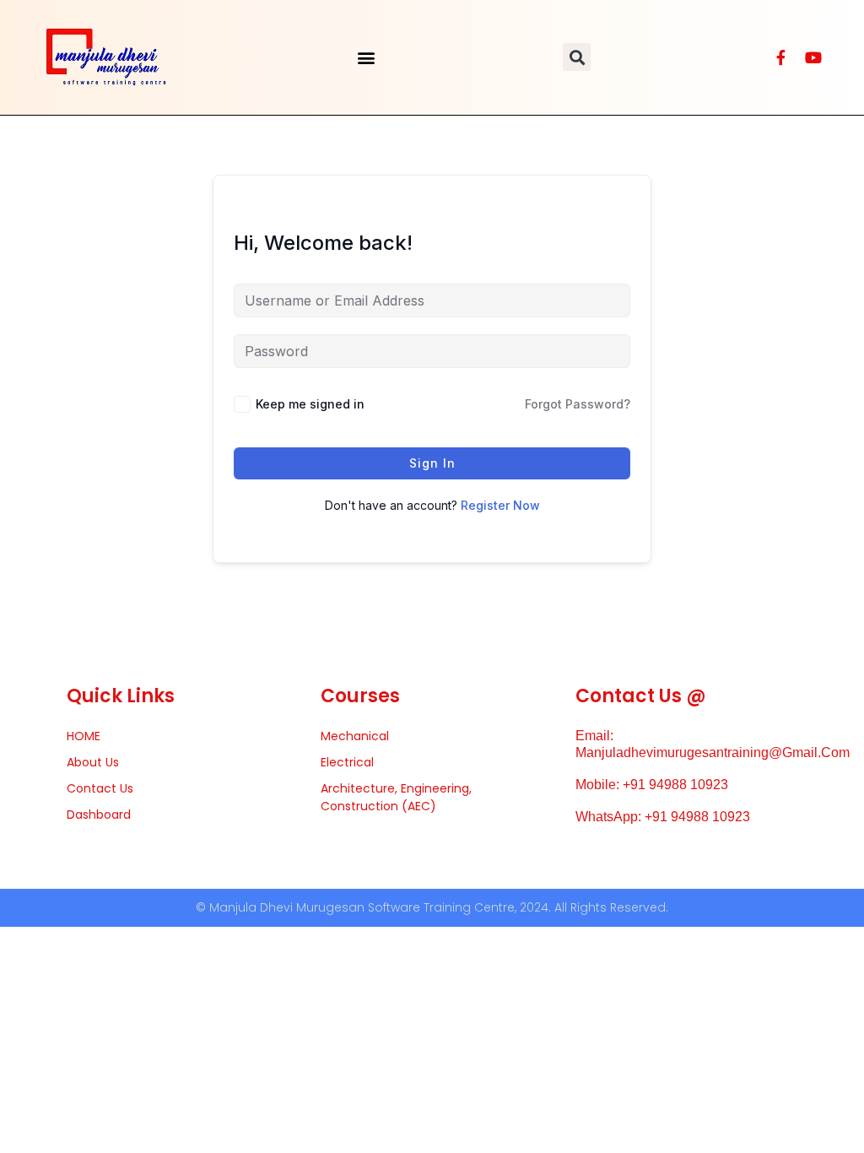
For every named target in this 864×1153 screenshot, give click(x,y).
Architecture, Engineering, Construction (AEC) (396, 797)
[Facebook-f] (781, 57)
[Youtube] (813, 57)
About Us (93, 762)
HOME (83, 736)
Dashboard (99, 814)
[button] (367, 57)
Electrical (347, 762)
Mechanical (355, 736)
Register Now (500, 505)
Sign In (432, 463)
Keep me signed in (310, 404)
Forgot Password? (577, 404)
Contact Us (100, 788)
